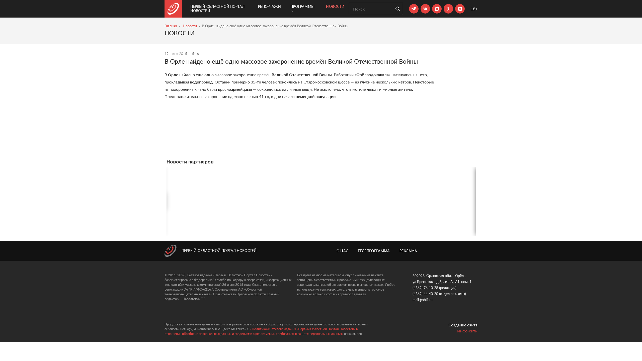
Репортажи (269, 6)
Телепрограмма (374, 251)
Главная (171, 26)
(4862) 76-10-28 (425, 288)
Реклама (408, 251)
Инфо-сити (467, 330)
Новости (335, 6)
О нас (342, 251)
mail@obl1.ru (423, 300)
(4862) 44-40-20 (425, 294)
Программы (302, 6)
